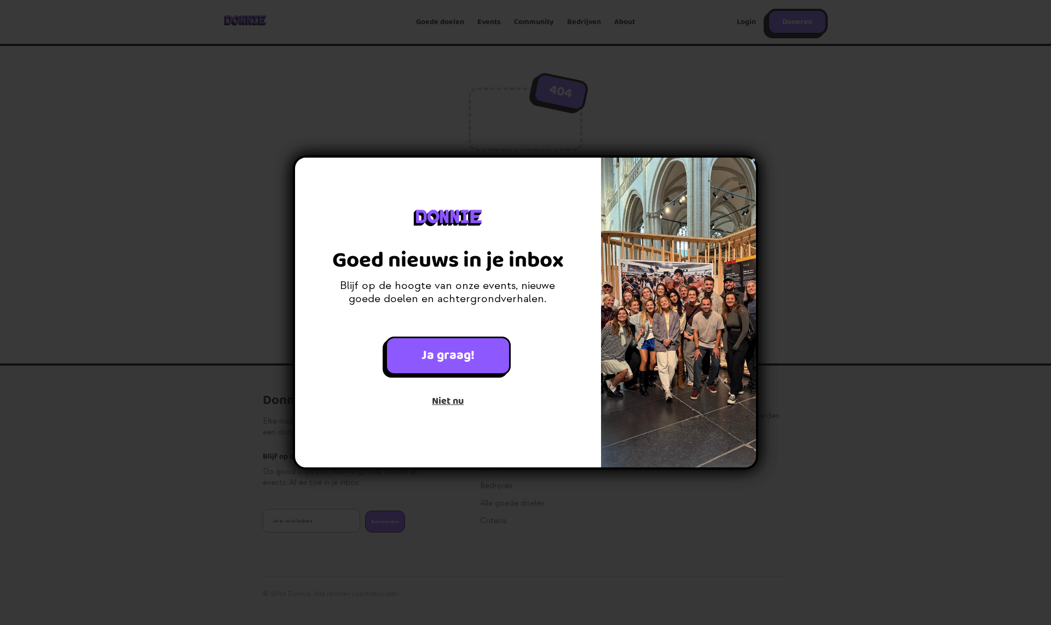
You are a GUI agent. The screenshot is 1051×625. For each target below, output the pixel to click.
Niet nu (448, 401)
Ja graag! (448, 355)
